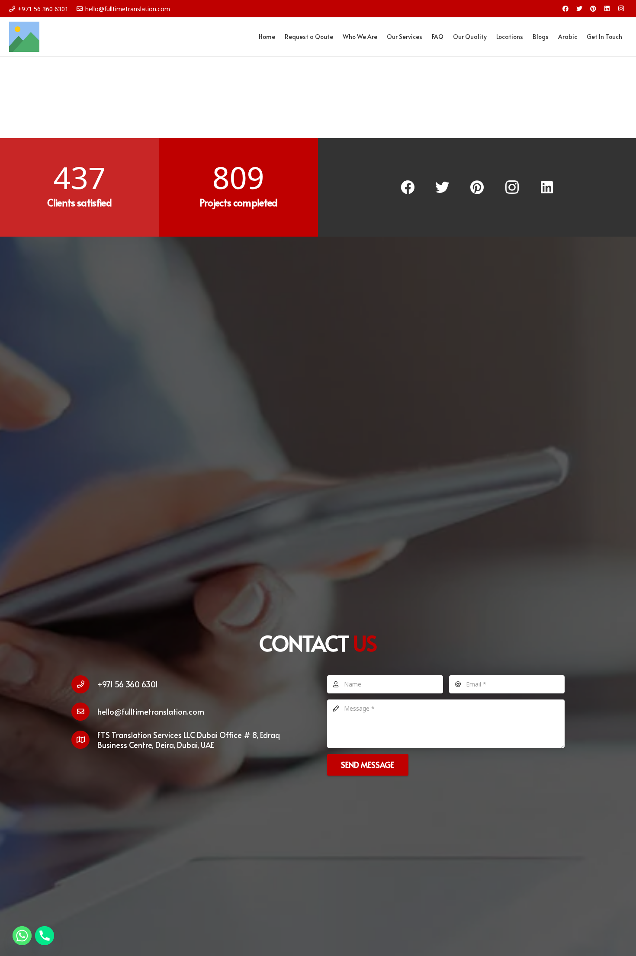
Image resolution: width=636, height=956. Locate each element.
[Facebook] (565, 9)
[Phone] (44, 935)
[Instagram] (621, 9)
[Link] (24, 37)
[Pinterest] (593, 9)
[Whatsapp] (22, 935)
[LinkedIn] (607, 9)
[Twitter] (579, 9)
